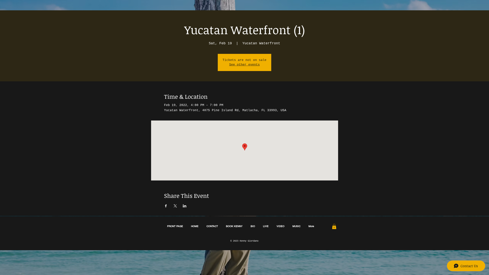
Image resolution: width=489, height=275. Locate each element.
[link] (334, 226)
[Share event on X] (175, 205)
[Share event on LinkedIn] (184, 205)
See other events (244, 64)
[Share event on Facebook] (166, 205)
